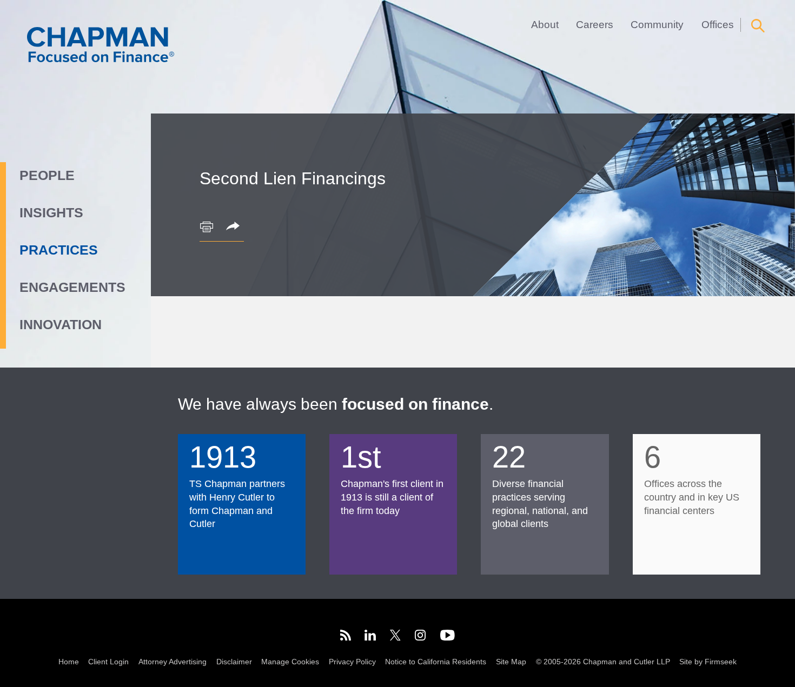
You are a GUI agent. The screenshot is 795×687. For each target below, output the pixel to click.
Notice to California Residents (435, 661)
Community (657, 24)
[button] (234, 227)
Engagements (72, 287)
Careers (594, 24)
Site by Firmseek (708, 661)
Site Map (511, 661)
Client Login (108, 661)
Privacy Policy (352, 661)
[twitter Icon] (395, 637)
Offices (717, 24)
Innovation (60, 324)
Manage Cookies (290, 661)
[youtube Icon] (447, 637)
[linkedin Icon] (370, 637)
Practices (58, 249)
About (545, 24)
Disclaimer (234, 661)
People (47, 175)
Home (68, 661)
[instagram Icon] (421, 637)
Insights (51, 212)
